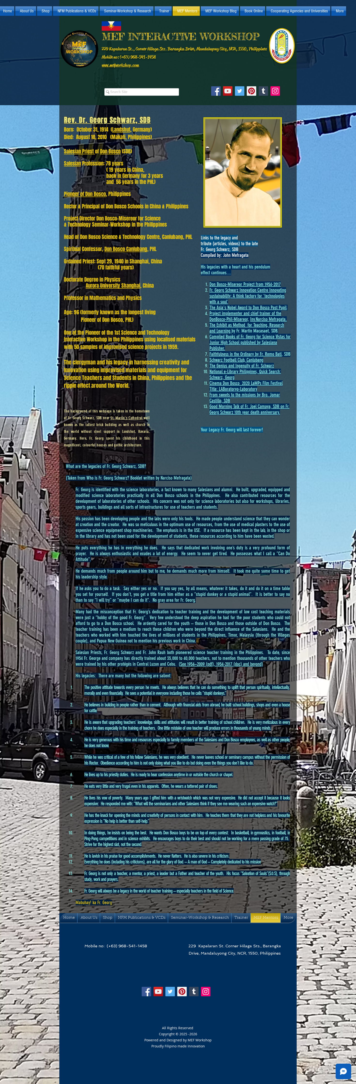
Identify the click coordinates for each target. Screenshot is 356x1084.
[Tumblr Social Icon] (263, 91)
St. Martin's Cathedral (127, 418)
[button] (26, 11)
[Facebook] (216, 91)
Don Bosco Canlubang (125, 249)
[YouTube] (227, 91)
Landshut (121, 129)
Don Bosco (110, 151)
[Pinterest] (251, 91)
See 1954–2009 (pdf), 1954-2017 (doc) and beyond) (221, 664)
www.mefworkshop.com (120, 65)
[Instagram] (275, 91)
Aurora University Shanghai (113, 285)
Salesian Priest (79, 151)
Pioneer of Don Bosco (85, 194)
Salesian (72, 163)
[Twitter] (239, 91)
